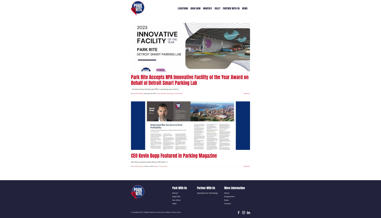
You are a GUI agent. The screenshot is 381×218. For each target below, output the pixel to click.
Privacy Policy (176, 212)
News (159, 93)
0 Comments (179, 93)
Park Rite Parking (138, 93)
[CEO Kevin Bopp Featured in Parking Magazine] (190, 125)
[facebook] (238, 212)
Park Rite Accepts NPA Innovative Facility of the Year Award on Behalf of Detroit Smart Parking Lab (190, 80)
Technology (170, 93)
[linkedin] (248, 212)
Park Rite (163, 93)
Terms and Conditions (164, 212)
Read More (247, 93)
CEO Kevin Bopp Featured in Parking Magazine (174, 155)
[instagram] (243, 212)
